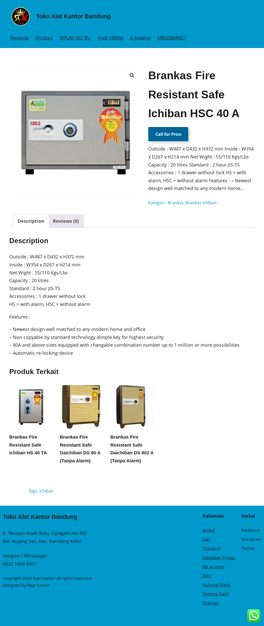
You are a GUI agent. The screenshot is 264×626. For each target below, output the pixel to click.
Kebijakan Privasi (218, 557)
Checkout (211, 548)
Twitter (248, 548)
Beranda (19, 38)
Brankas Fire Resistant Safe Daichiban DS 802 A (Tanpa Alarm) (131, 448)
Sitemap (210, 603)
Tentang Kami (215, 594)
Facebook (250, 530)
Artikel (208, 530)
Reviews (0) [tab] (66, 221)
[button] (132, 75)
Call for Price (168, 134)
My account (213, 566)
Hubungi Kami (216, 585)
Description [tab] (31, 221)
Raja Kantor (38, 585)
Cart (206, 539)
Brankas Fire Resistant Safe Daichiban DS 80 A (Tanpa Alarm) (80, 448)
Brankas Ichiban (201, 202)
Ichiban (46, 491)
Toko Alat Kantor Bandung (73, 16)
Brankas (176, 202)
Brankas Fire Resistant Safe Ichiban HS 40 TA (28, 444)
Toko (206, 576)
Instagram (251, 539)
